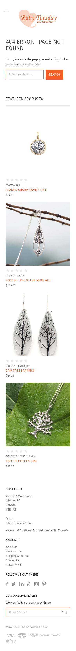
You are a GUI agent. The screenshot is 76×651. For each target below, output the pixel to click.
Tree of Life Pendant (21, 460)
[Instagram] (36, 584)
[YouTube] (29, 584)
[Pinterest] (44, 583)
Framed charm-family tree (26, 189)
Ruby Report (13, 564)
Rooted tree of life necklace (28, 280)
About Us (11, 546)
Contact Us (12, 560)
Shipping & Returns (17, 555)
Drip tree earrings (20, 370)
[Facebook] (7, 584)
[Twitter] (14, 584)
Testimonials (14, 551)
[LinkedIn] (21, 584)
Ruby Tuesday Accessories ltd (30, 626)
